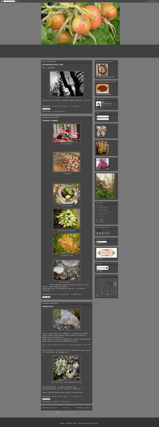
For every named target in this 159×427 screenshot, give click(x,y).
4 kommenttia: (76, 106)
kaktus (99, 280)
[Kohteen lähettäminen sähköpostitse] (43, 109)
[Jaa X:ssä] (46, 109)
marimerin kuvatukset (55, 7)
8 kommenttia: (76, 294)
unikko (104, 292)
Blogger (96, 423)
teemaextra (111, 291)
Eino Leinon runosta (109, 278)
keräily (113, 280)
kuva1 (105, 281)
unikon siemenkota (111, 292)
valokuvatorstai (58, 111)
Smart (104, 291)
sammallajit (66, 401)
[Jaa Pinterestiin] (49, 109)
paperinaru (98, 288)
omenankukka (112, 287)
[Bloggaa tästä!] (45, 109)
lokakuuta (102, 207)
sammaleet (56, 401)
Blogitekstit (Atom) (69, 413)
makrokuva (100, 283)
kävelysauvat (112, 281)
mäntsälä (98, 287)
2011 (99, 221)
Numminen (105, 287)
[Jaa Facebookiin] (48, 109)
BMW (102, 278)
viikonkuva (113, 294)
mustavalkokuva (102, 285)
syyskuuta (102, 209)
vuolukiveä (107, 296)
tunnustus (98, 292)
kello (103, 280)
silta (99, 291)
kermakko (108, 280)
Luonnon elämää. (50, 121)
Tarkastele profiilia (107, 105)
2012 (99, 219)
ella (116, 278)
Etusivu (66, 408)
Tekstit (100, 116)
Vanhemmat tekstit (83, 408)
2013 (99, 205)
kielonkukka (98, 281)
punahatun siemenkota (109, 288)
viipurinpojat (100, 296)
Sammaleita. (48, 307)
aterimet (97, 278)
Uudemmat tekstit (49, 408)
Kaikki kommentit (102, 119)
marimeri (106, 102)
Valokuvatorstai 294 (52, 65)
